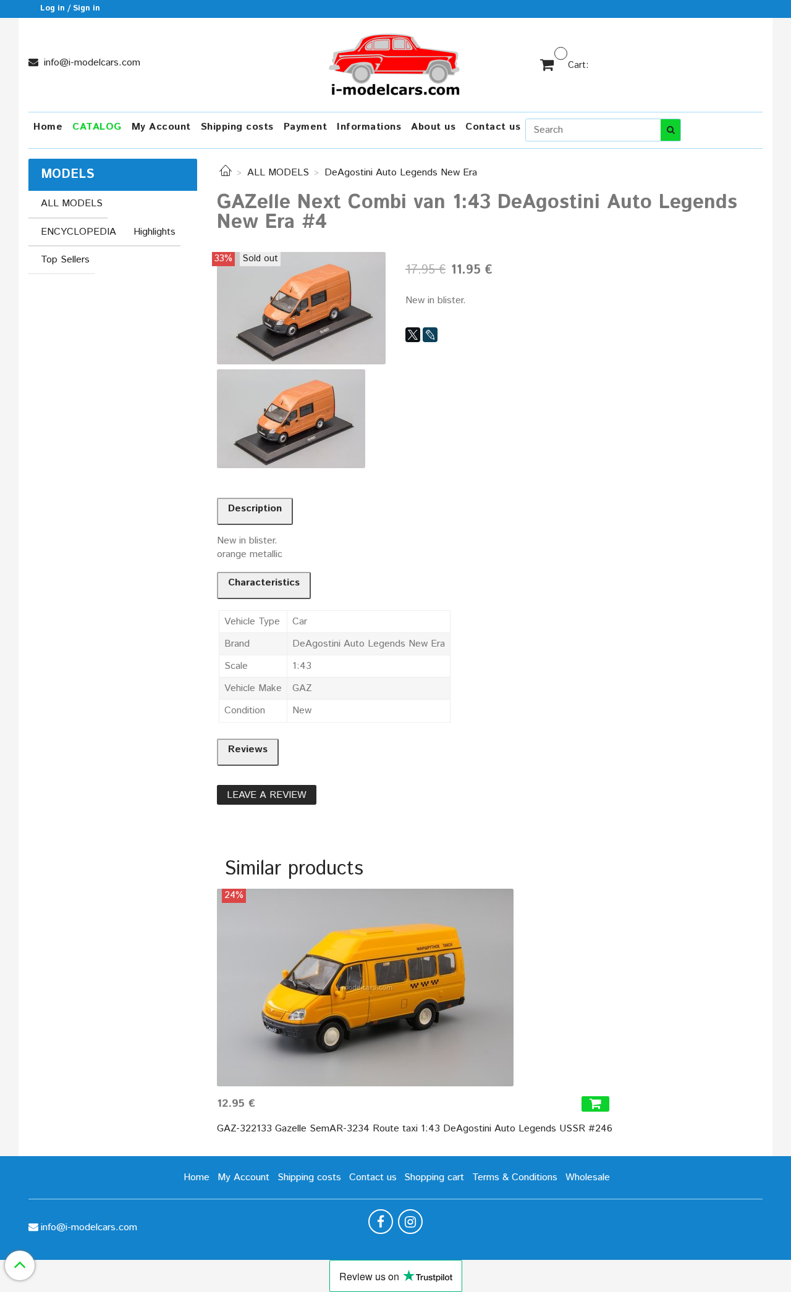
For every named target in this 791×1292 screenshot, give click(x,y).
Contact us (492, 127)
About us (433, 127)
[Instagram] (410, 1221)
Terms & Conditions (514, 1177)
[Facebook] (380, 1221)
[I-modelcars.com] (395, 62)
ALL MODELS (278, 173)
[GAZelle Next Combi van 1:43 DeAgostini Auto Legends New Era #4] (301, 308)
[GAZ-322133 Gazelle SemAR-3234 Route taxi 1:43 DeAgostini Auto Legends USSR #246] (414, 987)
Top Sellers (65, 260)
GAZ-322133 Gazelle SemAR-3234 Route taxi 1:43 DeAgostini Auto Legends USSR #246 (414, 1129)
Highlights (154, 232)
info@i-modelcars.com (90, 63)
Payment (306, 127)
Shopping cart (434, 1177)
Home (47, 127)
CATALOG (97, 127)
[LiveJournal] (430, 334)
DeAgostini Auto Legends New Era (400, 173)
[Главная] (225, 173)
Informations (369, 127)
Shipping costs (237, 127)
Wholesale (587, 1177)
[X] (412, 334)
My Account (161, 127)
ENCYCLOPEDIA (78, 232)
